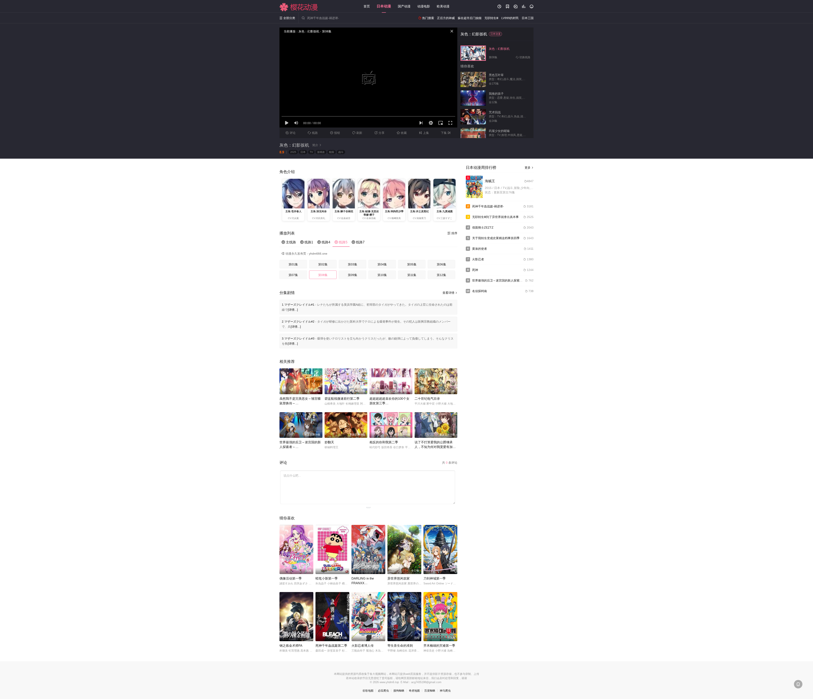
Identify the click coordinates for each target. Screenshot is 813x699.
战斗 (340, 152)
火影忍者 (478, 259)
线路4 (323, 242)
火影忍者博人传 (362, 645)
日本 (303, 152)
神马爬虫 (445, 690)
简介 (317, 145)
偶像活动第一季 (290, 578)
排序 (452, 233)
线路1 (306, 242)
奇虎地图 (414, 690)
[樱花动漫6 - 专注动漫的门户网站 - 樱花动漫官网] (298, 7)
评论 (291, 133)
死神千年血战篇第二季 (331, 645)
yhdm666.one (318, 253)
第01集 (293, 264)
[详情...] (293, 309)
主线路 (289, 242)
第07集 (293, 275)
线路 (313, 133)
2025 (293, 152)
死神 (475, 270)
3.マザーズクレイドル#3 (298, 338)
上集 (424, 133)
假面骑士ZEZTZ (483, 227)
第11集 (411, 275)
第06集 (441, 264)
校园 (331, 152)
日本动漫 (384, 6)
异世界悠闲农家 (398, 578)
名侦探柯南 (479, 291)
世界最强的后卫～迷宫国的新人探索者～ (498, 280)
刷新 (357, 133)
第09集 (352, 275)
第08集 (323, 275)
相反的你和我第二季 (383, 442)
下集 (446, 133)
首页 (367, 6)
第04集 (382, 264)
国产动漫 (404, 6)
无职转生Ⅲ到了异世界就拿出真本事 (495, 217)
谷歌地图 (367, 690)
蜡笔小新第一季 (326, 578)
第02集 (323, 264)
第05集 (411, 264)
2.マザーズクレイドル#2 (298, 321)
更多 (529, 167)
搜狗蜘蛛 (398, 690)
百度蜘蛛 (429, 690)
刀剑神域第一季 (434, 578)
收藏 (402, 133)
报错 (335, 133)
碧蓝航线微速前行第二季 (342, 398)
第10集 (382, 275)
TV (311, 152)
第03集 (352, 264)
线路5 (341, 242)
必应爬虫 (383, 690)
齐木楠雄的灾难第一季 (439, 645)
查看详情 (449, 292)
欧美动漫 (443, 6)
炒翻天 (329, 442)
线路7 (358, 242)
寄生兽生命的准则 (400, 645)
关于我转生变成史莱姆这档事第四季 (496, 238)
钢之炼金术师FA (290, 645)
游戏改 (321, 152)
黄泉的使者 (479, 248)
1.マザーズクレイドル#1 (298, 304)
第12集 (441, 275)
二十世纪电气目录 (427, 398)
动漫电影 (423, 6)
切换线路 (523, 57)
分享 (379, 133)
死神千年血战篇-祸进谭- (488, 206)
